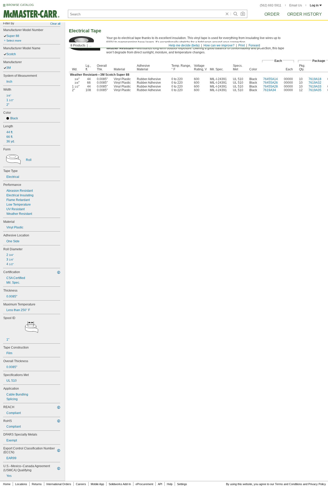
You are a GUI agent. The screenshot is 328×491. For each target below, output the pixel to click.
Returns (37, 484)
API (160, 484)
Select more (13, 40)
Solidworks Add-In (120, 484)
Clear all (55, 23)
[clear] (227, 13)
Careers (81, 484)
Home (7, 484)
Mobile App (97, 484)
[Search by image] (242, 13)
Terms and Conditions (288, 484)
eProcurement (144, 484)
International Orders (58, 484)
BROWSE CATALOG (20, 4)
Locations (21, 484)
